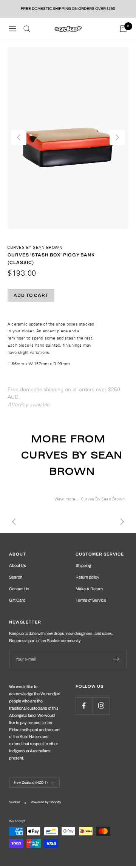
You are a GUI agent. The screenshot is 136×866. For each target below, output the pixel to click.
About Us (17, 565)
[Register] (116, 659)
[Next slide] (117, 137)
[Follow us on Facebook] (84, 705)
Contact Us (19, 589)
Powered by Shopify (46, 802)
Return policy (87, 577)
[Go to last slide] (18, 137)
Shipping (83, 565)
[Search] (26, 28)
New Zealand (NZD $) (31, 782)
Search (15, 577)
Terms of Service (91, 600)
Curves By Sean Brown (34, 247)
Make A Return (89, 589)
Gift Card (17, 600)
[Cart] (123, 28)
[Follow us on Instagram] (101, 705)
